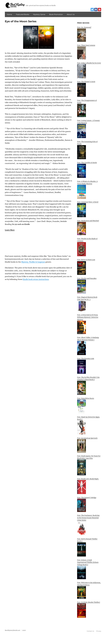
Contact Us (90, 631)
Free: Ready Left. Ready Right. (88, 479)
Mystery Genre (39, 14)
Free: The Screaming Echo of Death (87, 143)
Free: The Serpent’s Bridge (86, 497)
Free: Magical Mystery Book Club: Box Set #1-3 (87, 298)
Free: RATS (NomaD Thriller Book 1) (87, 540)
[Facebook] (96, 9)
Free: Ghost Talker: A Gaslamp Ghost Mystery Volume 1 (88, 339)
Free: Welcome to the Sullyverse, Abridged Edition (89, 584)
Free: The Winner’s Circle (86, 82)
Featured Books (22, 14)
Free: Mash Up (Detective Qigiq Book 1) (88, 418)
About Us (71, 14)
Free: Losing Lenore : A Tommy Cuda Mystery (88, 122)
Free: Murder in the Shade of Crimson (87, 240)
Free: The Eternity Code (85, 358)
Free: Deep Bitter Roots (85, 398)
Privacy (98, 631)
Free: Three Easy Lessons (86, 45)
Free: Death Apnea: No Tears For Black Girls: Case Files (88, 457)
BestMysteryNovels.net (12, 630)
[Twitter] (92, 9)
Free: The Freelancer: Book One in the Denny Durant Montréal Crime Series (88, 517)
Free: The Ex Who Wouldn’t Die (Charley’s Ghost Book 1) (88, 378)
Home (9, 14)
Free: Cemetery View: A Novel (87, 202)
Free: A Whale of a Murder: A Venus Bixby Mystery (87, 182)
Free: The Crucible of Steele (87, 163)
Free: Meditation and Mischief (88, 221)
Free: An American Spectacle (87, 438)
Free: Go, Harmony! (84, 27)
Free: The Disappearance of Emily (87, 101)
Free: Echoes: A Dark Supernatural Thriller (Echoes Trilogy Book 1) (87, 562)
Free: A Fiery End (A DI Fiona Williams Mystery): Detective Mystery (87, 317)
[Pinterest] (99, 9)
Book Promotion (56, 14)
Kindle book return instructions (36, 279)
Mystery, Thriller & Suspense (33, 262)
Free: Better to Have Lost (86, 260)
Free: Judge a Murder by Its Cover (89, 63)
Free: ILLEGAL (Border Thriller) (88, 602)
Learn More (10, 230)
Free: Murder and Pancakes (86, 278)
